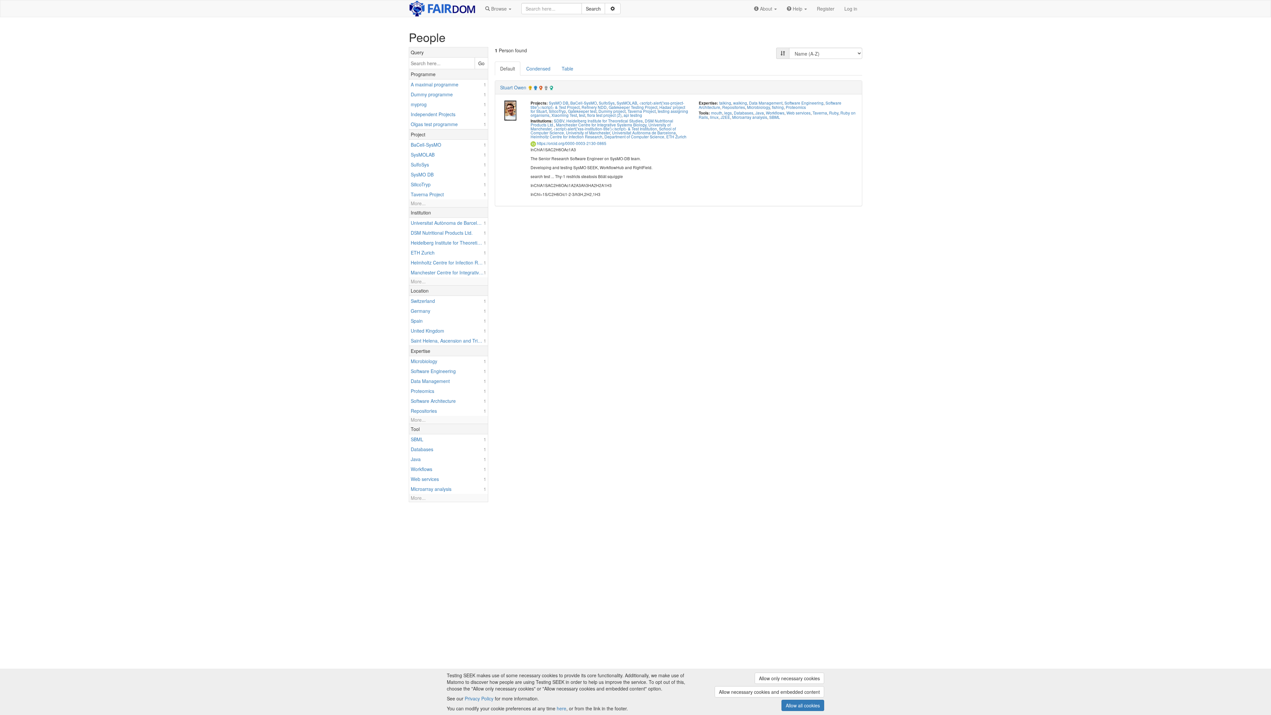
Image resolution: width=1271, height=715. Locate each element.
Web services (798, 113)
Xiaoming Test (564, 115)
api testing (633, 115)
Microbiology (758, 107)
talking (725, 103)
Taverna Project (642, 111)
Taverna (820, 113)
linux (714, 117)
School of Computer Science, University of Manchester (603, 130)
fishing (778, 107)
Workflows (775, 113)
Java (759, 113)
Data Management (765, 103)
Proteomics (796, 107)
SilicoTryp (557, 111)
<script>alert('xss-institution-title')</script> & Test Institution (605, 128)
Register (825, 8)
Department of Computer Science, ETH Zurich (645, 136)
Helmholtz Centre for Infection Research (566, 136)
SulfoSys (607, 103)
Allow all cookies (803, 705)
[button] (498, 8)
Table (567, 68)
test (582, 115)
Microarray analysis (749, 117)
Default (507, 68)
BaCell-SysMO (583, 103)
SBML (774, 117)
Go (481, 63)
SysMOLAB (627, 103)
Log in (850, 8)
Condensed (538, 68)
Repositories (733, 107)
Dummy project (612, 111)
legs (728, 113)
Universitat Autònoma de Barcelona (644, 132)
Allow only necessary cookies (789, 678)
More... (418, 203)
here (561, 708)
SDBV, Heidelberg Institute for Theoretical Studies (598, 120)
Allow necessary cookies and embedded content (769, 692)
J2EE (725, 117)
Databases (743, 113)
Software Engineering (804, 103)
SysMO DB (558, 103)
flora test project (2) (604, 115)
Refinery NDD (594, 107)
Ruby (833, 113)
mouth (716, 113)
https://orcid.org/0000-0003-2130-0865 (571, 143)
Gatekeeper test (582, 111)
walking (740, 103)
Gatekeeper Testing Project (633, 107)
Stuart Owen (513, 87)
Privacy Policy (479, 698)
